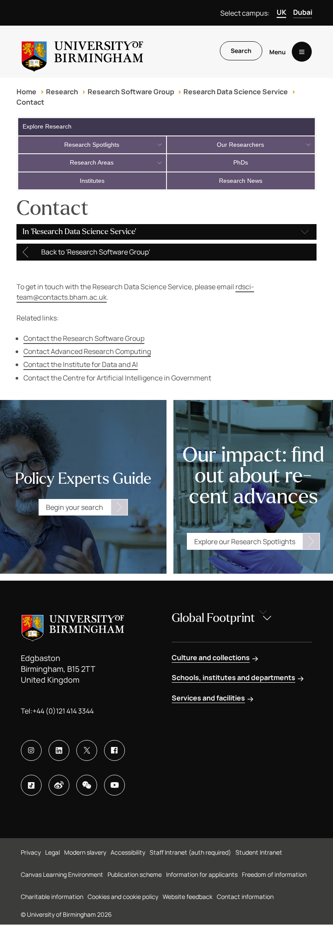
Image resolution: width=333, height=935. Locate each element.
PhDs (240, 162)
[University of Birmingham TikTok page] (31, 785)
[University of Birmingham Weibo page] (59, 785)
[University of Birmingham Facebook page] (114, 750)
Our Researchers (240, 144)
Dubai (302, 12)
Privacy (31, 852)
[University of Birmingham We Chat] (86, 785)
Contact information (245, 896)
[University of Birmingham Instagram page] (31, 750)
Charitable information (52, 896)
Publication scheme (135, 874)
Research (62, 91)
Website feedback (187, 896)
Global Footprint (213, 617)
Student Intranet (258, 852)
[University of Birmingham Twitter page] (86, 750)
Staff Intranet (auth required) (190, 852)
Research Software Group (131, 91)
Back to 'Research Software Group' (95, 252)
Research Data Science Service (235, 91)
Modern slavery (85, 852)
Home (26, 91)
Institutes (92, 180)
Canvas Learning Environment (62, 874)
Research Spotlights (91, 144)
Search (241, 50)
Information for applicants (202, 874)
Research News (240, 180)
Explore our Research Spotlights (244, 541)
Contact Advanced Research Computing (87, 351)
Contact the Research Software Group (83, 338)
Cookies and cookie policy (123, 896)
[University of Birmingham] (82, 52)
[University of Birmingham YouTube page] (114, 785)
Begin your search (74, 507)
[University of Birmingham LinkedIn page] (59, 750)
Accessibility (128, 852)
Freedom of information (274, 874)
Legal (52, 852)
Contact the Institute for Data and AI (80, 364)
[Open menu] (301, 51)
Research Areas (92, 162)
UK (281, 12)
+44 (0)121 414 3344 (63, 711)
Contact (30, 102)
